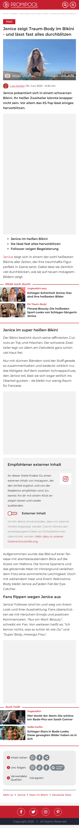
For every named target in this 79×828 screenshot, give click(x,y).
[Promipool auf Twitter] (33, 812)
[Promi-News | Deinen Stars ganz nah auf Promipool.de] (32, 5)
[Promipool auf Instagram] (46, 812)
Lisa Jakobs (17, 85)
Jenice (8, 257)
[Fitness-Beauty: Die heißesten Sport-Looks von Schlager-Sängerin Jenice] (12, 311)
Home (5, 13)
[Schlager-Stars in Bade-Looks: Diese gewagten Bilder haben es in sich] (12, 734)
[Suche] (65, 5)
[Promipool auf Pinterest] (58, 812)
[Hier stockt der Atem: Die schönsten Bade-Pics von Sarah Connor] (12, 717)
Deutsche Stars (61, 794)
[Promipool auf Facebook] (21, 812)
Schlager (14, 13)
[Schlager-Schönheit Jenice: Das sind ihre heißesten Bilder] (12, 294)
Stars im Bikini (38, 794)
